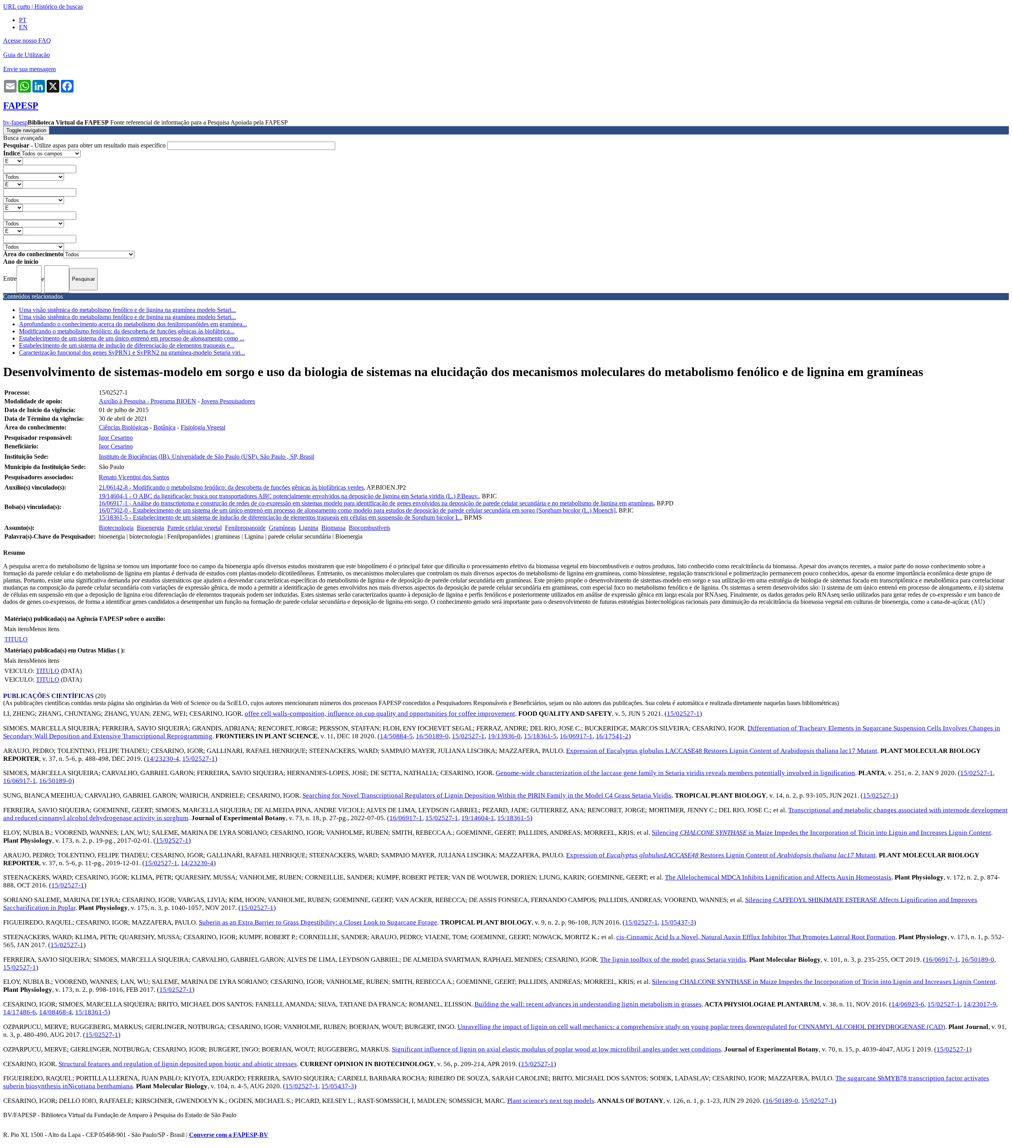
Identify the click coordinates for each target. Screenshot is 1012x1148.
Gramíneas (282, 527)
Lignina (308, 527)
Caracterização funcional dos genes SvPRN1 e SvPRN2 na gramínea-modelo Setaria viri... (132, 352)
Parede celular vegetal (194, 527)
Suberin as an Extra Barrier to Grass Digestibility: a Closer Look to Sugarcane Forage (318, 922)
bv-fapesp (15, 122)
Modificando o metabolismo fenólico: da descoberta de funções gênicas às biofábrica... (126, 331)
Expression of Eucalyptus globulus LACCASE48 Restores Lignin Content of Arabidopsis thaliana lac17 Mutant (721, 751)
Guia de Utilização (26, 54)
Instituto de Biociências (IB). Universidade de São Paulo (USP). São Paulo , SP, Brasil (206, 456)
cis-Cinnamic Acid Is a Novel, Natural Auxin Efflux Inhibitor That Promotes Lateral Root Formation (755, 937)
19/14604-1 (477, 818)
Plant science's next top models (550, 1101)
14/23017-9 (979, 1004)
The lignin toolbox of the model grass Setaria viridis (673, 959)
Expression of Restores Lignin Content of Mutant (721, 855)
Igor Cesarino (116, 437)
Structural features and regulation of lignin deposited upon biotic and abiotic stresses (178, 1064)
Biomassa (333, 527)
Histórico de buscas (58, 6)
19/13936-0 (504, 736)
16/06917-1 (576, 736)
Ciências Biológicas (123, 427)
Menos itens (44, 629)
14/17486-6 (19, 1012)
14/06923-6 (907, 1004)
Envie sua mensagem (29, 69)
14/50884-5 (396, 736)
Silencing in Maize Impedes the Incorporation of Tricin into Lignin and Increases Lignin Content (821, 832)
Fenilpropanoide (245, 527)
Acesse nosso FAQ (27, 40)
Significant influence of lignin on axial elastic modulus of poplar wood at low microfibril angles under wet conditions (556, 1049)
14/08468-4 (55, 1012)
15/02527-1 (683, 713)
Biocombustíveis (369, 527)
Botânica (164, 427)
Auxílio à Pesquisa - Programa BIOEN (147, 401)
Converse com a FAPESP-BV (228, 1134)
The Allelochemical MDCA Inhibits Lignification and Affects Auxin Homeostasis (778, 877)
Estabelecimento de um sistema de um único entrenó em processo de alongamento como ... (131, 338)
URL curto (16, 6)
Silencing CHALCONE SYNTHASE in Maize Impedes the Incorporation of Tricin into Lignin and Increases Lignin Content (823, 981)
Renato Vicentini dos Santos (134, 477)
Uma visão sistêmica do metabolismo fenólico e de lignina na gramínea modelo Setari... (127, 309)
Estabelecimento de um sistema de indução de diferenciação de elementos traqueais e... (126, 345)
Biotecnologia (116, 527)
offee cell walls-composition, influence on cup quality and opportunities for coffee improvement (380, 713)
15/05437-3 (677, 922)
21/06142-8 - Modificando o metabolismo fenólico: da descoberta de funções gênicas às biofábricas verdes (231, 487)
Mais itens (16, 629)
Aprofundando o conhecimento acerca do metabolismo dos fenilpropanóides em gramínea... (133, 324)
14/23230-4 (162, 758)
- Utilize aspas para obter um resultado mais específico (85, 145)
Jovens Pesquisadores (228, 401)
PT (22, 20)
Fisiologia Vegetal (203, 427)
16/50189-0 (432, 736)
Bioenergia (150, 527)
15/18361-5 (540, 736)
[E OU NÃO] (13, 160)
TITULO (16, 639)
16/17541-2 (612, 736)
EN (23, 27)
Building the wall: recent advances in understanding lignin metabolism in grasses (588, 1004)
